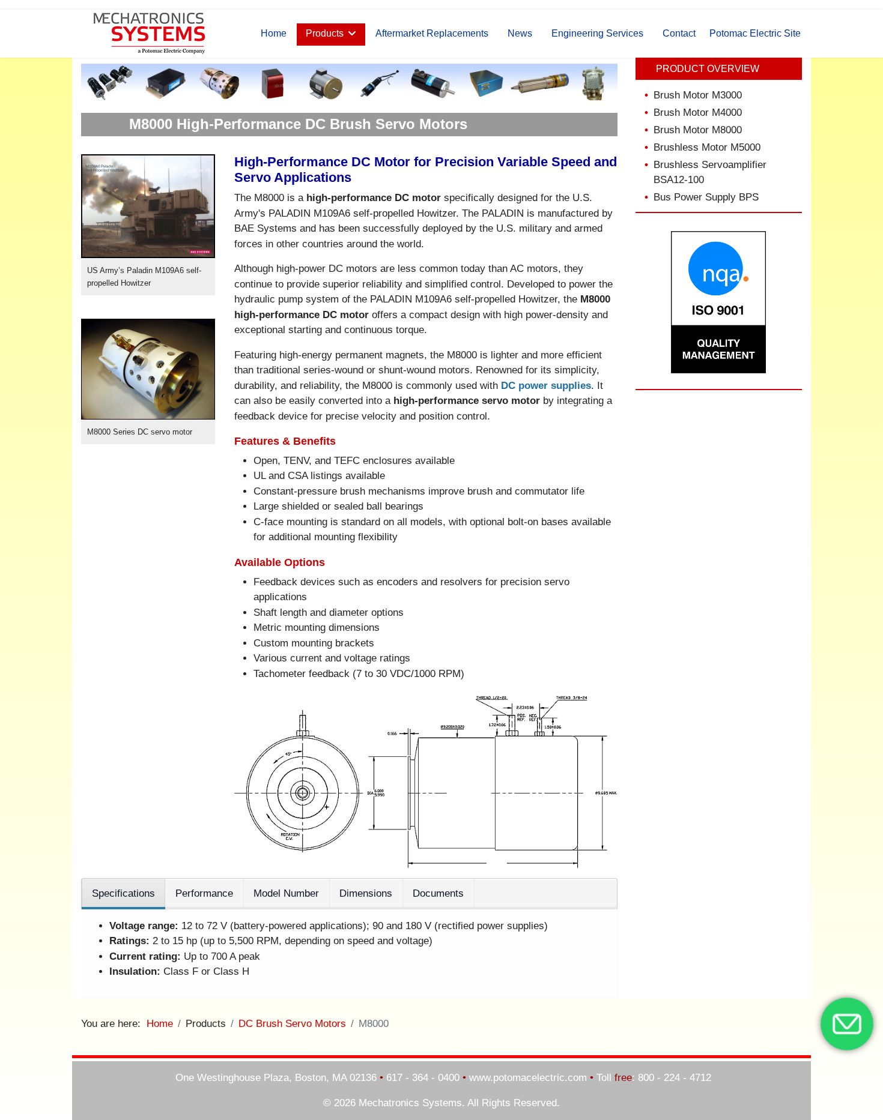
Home (274, 33)
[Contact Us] (847, 1024)
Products (325, 33)
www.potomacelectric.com (528, 1077)
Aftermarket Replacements (431, 33)
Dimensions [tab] (365, 893)
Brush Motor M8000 (698, 130)
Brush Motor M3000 (698, 95)
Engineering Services (597, 33)
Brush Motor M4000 (698, 112)
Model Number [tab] (286, 893)
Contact (679, 33)
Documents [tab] (438, 893)
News (520, 33)
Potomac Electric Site (755, 33)
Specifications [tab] (123, 893)
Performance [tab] (204, 893)
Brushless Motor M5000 (707, 147)
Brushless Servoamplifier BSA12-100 (710, 172)
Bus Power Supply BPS (706, 197)
